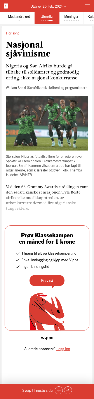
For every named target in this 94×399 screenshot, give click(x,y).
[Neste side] (68, 390)
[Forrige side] (59, 390)
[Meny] (87, 6)
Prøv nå (47, 280)
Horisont (12, 33)
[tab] (19, 18)
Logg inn (63, 348)
